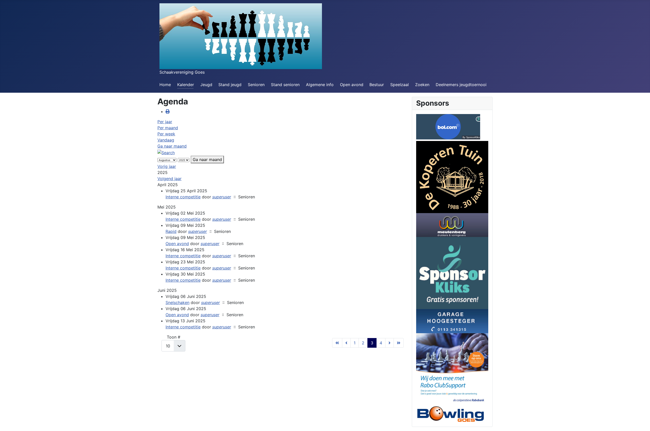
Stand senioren (285, 84)
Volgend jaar (169, 178)
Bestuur (376, 84)
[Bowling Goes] (450, 413)
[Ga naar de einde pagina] (399, 343)
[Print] (168, 111)
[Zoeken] (166, 152)
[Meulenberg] (452, 224)
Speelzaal (399, 84)
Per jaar (164, 121)
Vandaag (165, 139)
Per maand (167, 127)
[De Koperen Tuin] (452, 176)
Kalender (185, 84)
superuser (221, 196)
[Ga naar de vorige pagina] (346, 343)
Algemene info (320, 84)
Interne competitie (183, 196)
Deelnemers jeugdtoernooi (461, 84)
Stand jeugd (229, 84)
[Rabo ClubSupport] (452, 368)
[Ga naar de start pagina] (337, 343)
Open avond (351, 84)
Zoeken (422, 84)
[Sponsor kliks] (452, 272)
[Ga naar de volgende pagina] (389, 343)
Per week (166, 133)
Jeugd (206, 84)
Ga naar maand (172, 146)
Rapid (171, 231)
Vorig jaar (166, 166)
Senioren (256, 84)
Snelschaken (177, 302)
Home (165, 84)
